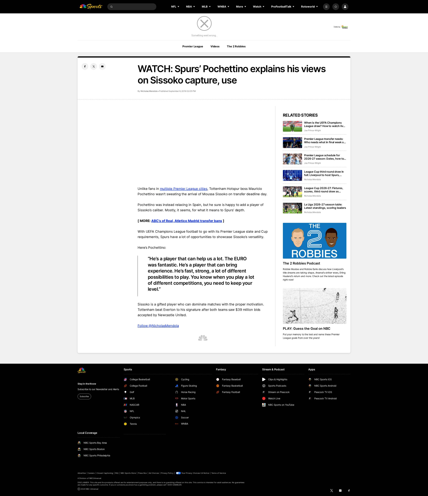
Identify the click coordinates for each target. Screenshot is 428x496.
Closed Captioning (105, 473)
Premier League (192, 46)
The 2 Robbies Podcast (301, 263)
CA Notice (204, 473)
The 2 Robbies (236, 46)
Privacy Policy (167, 473)
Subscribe (84, 396)
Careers (91, 473)
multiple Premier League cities (183, 189)
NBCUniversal (95, 478)
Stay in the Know (87, 383)
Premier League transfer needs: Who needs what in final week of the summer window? (324, 140)
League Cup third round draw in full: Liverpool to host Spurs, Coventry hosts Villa (324, 173)
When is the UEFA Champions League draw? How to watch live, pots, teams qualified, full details (324, 124)
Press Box (142, 473)
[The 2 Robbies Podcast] (314, 241)
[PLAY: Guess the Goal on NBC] (314, 306)
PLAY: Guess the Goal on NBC (306, 329)
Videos (215, 46)
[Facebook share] (85, 66)
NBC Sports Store (128, 473)
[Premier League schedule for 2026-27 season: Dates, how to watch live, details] (292, 159)
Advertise (82, 473)
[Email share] (102, 66)
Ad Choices (154, 473)
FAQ (116, 473)
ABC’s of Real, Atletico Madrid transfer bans (186, 221)
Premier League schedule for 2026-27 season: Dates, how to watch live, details (324, 157)
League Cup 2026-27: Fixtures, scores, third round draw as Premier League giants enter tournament (323, 189)
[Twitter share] (93, 66)
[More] (326, 6)
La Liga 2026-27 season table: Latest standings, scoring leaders (325, 206)
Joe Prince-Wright (312, 130)
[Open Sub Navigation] (179, 6)
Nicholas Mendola (149, 91)
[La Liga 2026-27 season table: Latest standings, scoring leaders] (292, 208)
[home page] (91, 7)
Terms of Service (218, 473)
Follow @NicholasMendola (158, 326)
